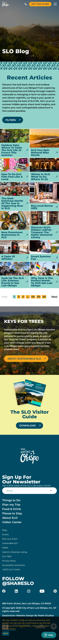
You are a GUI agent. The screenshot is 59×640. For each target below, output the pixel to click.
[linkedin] (16, 591)
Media (5, 547)
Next (54, 296)
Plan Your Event (9, 539)
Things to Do (11, 500)
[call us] (26, 4)
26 (44, 296)
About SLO (10, 517)
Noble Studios (46, 615)
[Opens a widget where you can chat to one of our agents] (48, 635)
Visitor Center (12, 522)
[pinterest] (55, 591)
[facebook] (3, 591)
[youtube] (42, 591)
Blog (4, 530)
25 (38, 296)
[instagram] (28, 591)
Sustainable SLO (10, 543)
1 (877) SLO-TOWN (11, 569)
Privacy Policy (9, 561)
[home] (5, 4)
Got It (5, 633)
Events (5, 534)
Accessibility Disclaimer (13, 565)
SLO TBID (7, 556)
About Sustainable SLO (24, 358)
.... (28, 296)
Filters (11, 120)
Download (27, 425)
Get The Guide (40, 4)
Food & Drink (11, 509)
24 (33, 296)
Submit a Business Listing (14, 552)
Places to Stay (12, 513)
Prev (4, 296)
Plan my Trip (11, 504)
